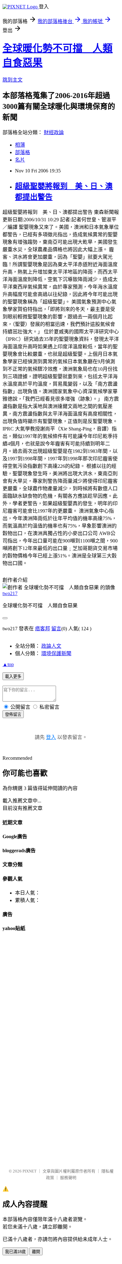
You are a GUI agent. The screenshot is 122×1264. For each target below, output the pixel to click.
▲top (8, 664)
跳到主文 (13, 79)
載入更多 (13, 676)
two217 (10, 593)
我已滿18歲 (15, 1251)
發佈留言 (13, 714)
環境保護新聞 (56, 653)
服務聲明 (68, 1177)
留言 (56, 628)
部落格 (22, 152)
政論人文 (51, 646)
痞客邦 (42, 628)
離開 (36, 1251)
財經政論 (54, 132)
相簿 (20, 145)
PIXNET (30, 1171)
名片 (20, 159)
